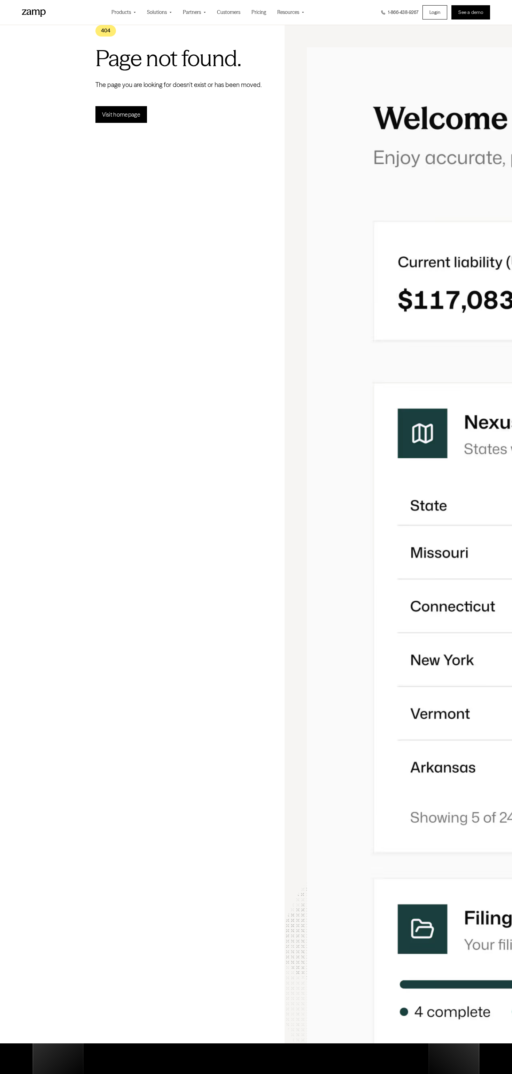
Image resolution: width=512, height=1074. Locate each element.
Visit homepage (121, 114)
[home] (34, 12)
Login (434, 12)
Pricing (258, 12)
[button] (123, 12)
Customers (228, 12)
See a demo (470, 12)
